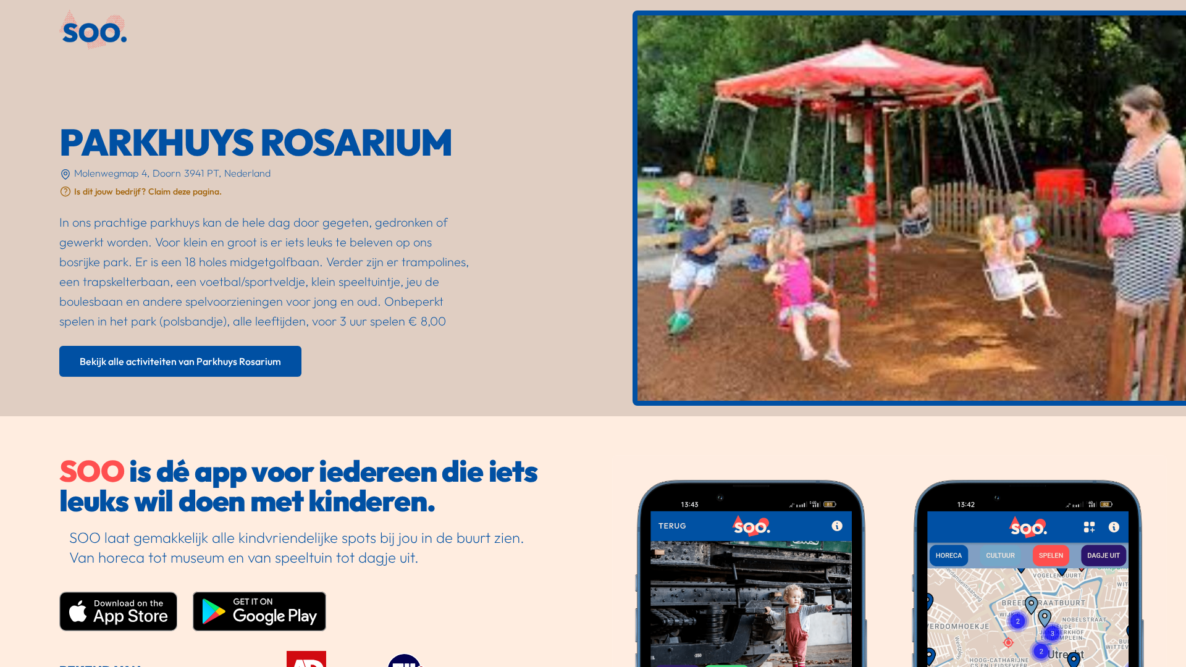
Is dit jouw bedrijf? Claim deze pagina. (148, 191)
